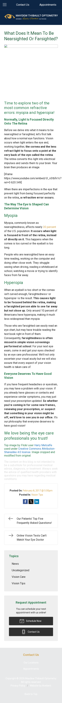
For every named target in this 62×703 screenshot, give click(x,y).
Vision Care (18, 576)
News (15, 563)
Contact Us (22, 4)
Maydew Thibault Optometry (40, 678)
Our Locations (31, 662)
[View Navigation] (6, 5)
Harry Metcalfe (43, 445)
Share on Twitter (31, 501)
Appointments (47, 4)
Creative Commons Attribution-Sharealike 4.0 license (29, 450)
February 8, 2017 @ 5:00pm (38, 490)
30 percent (49, 227)
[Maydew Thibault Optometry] (31, 16)
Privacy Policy (18, 685)
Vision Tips (37, 494)
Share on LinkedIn (36, 501)
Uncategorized (20, 570)
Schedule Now (33, 621)
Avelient (46, 685)
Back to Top (31, 694)
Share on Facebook (25, 501)
